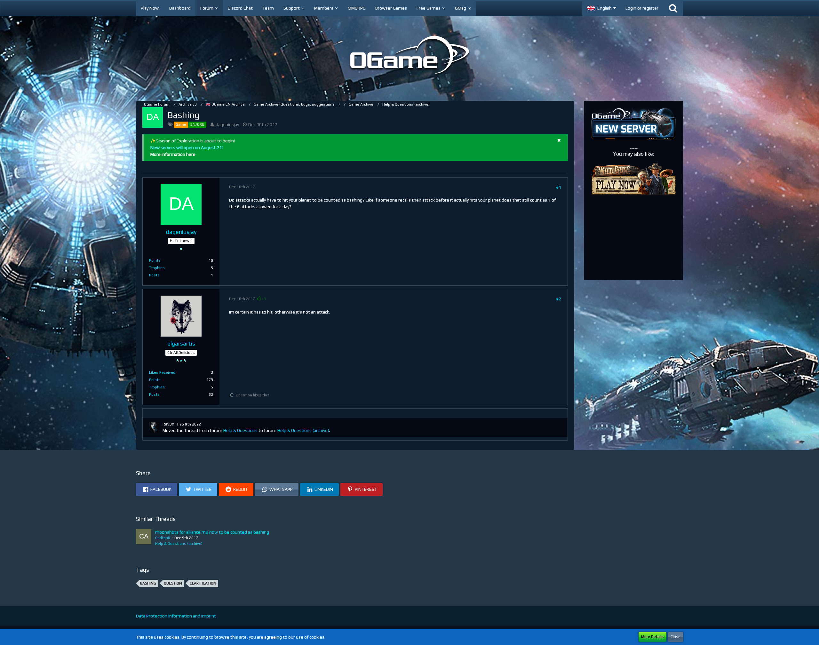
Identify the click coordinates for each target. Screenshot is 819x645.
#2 (558, 298)
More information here (172, 154)
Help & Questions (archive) (303, 430)
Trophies (157, 268)
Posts (154, 275)
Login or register (641, 8)
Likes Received (162, 372)
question (173, 583)
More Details (652, 636)
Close (675, 636)
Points (155, 260)
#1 (558, 187)
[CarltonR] (143, 538)
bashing (148, 583)
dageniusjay (227, 124)
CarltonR (162, 538)
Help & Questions (240, 430)
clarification (203, 583)
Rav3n (168, 423)
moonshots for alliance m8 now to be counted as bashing (212, 532)
